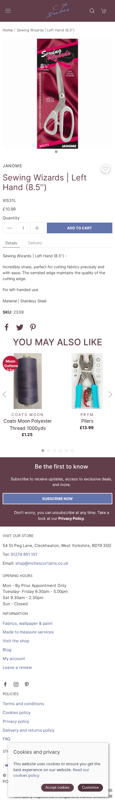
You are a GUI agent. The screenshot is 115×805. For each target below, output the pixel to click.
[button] (8, 10)
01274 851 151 (24, 554)
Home (8, 30)
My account (14, 658)
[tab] (42, 450)
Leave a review (17, 667)
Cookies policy (16, 712)
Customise (90, 787)
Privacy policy (16, 721)
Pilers (87, 421)
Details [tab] (11, 243)
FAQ (6, 738)
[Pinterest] (26, 684)
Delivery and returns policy (28, 730)
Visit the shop (16, 640)
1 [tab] (57, 153)
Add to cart (79, 228)
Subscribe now (57, 498)
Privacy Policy (71, 518)
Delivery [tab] (35, 243)
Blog (7, 649)
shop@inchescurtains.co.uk (41, 563)
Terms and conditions (23, 703)
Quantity (11, 217)
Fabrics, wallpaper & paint (28, 623)
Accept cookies (57, 787)
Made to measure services (28, 631)
